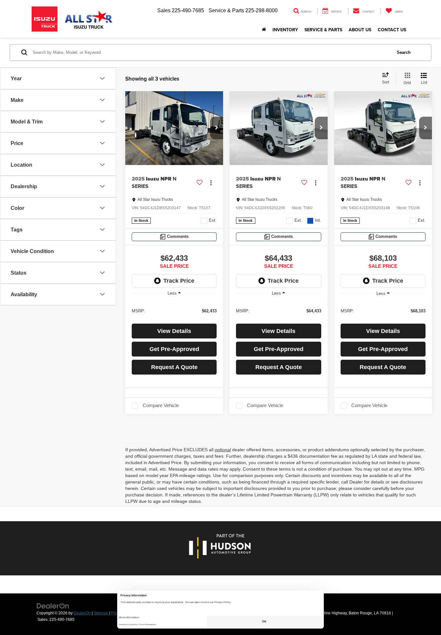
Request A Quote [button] (174, 367)
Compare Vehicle (161, 405)
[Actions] (211, 182)
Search (404, 52)
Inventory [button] (285, 29)
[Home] (264, 30)
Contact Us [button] (392, 29)
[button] (216, 128)
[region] (174, 310)
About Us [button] (360, 29)
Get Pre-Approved (174, 349)
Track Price (178, 281)
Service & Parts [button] (323, 29)
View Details (174, 331)
